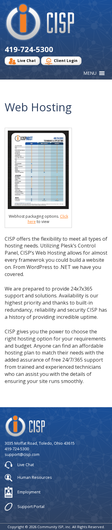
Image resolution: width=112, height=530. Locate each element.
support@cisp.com (22, 454)
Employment (28, 491)
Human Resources (34, 477)
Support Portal (30, 506)
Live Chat (26, 60)
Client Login (65, 60)
